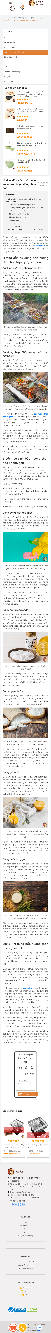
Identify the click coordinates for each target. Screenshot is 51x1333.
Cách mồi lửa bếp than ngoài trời (22, 205)
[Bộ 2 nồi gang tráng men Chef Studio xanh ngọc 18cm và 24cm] (10, 147)
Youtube (26, 1291)
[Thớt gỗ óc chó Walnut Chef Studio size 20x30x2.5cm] (10, 130)
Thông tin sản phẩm (12, 47)
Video (6, 62)
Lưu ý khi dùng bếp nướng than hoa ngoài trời (25, 229)
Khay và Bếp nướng (25, 1235)
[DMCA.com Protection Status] (32, 1310)
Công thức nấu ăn (11, 57)
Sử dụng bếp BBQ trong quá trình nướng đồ (26, 208)
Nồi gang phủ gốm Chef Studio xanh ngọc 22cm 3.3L (31, 161)
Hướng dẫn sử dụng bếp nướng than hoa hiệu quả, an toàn (25, 200)
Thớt (25, 1222)
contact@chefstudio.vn (24, 1192)
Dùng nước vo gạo (16, 226)
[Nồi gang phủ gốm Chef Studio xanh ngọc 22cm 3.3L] (10, 164)
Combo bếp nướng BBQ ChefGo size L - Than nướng (38, 1147)
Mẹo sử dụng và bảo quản (24, 17)
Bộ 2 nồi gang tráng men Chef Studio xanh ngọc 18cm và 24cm (31, 144)
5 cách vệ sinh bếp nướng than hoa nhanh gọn (25, 211)
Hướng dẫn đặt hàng (26, 1265)
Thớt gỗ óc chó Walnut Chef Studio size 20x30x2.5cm (30, 127)
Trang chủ (7, 17)
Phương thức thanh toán (36, 1324)
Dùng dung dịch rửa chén (19, 214)
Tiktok (26, 1294)
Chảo (25, 1229)
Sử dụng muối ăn (15, 220)
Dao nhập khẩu (25, 1225)
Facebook (27, 1288)
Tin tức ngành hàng (11, 42)
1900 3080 (17, 1204)
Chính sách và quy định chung (25, 1262)
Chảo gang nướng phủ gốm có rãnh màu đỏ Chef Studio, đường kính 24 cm (31, 111)
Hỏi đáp (7, 37)
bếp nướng (27, 988)
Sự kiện (6, 67)
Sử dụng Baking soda (17, 217)
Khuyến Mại (8, 76)
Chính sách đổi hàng (25, 1268)
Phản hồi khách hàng (12, 72)
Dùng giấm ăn (14, 223)
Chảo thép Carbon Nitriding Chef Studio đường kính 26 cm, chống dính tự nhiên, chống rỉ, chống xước (31, 94)
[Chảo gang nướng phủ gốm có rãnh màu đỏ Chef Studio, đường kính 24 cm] (10, 113)
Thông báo (8, 81)
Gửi (34, 1094)
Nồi (25, 1232)
